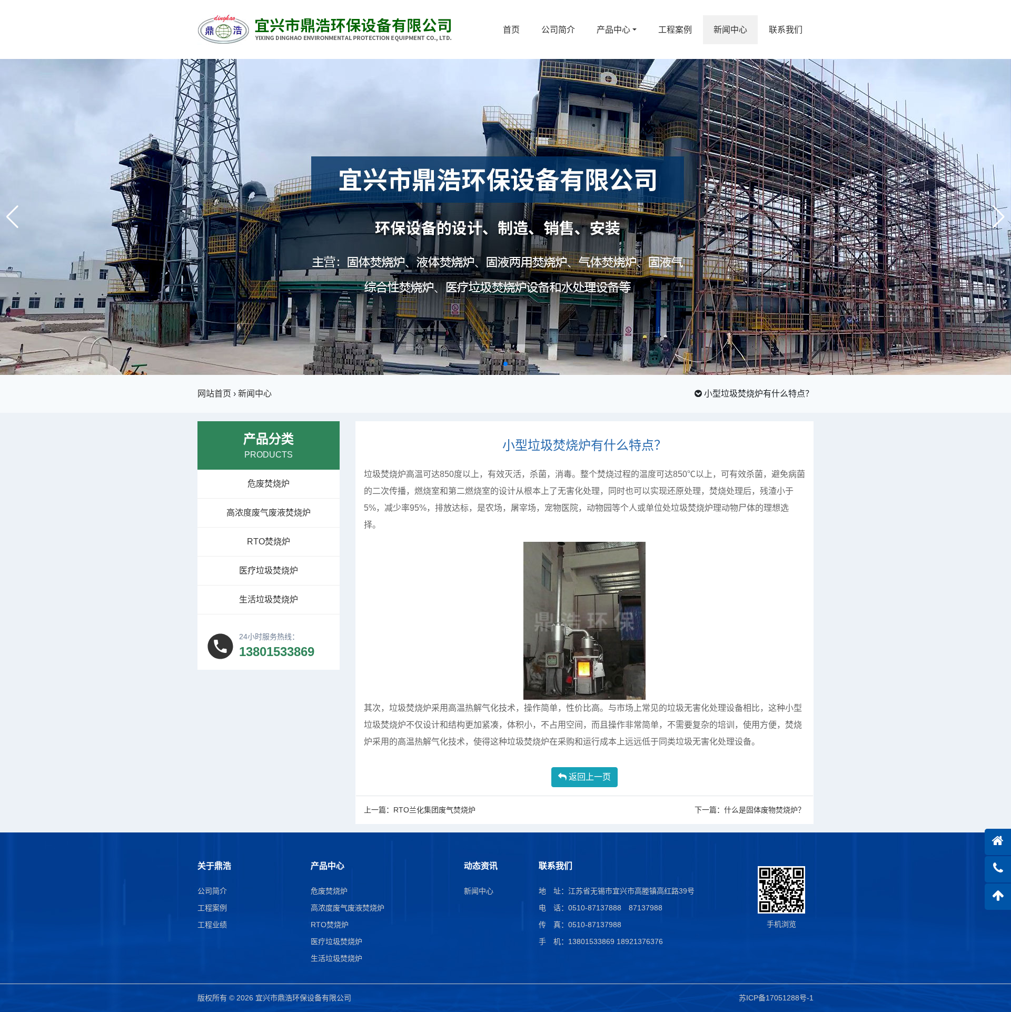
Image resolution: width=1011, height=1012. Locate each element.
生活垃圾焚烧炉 (268, 599)
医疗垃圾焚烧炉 (268, 570)
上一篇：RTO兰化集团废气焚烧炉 (419, 810)
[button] (497, 364)
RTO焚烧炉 (268, 541)
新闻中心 (730, 29)
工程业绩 (212, 924)
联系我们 (785, 29)
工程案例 (675, 29)
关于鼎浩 (214, 865)
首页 (511, 29)
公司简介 (558, 29)
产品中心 (613, 29)
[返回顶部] (998, 897)
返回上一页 (589, 776)
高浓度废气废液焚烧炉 (268, 512)
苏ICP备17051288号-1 (776, 998)
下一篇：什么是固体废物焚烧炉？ (750, 810)
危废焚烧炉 (268, 483)
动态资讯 (481, 865)
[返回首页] (998, 842)
